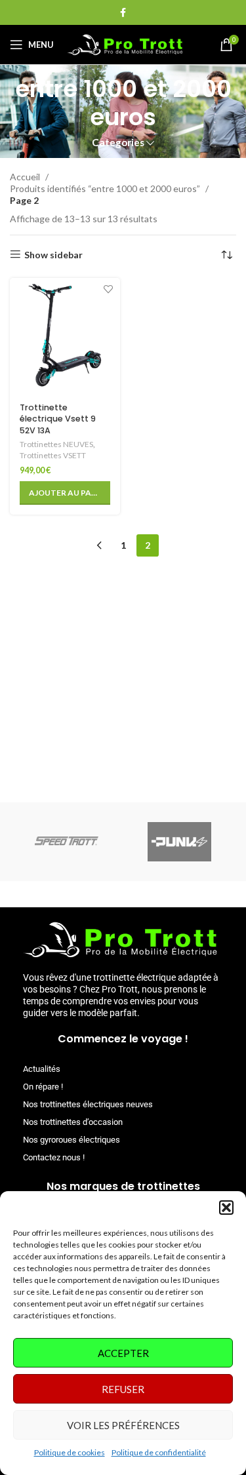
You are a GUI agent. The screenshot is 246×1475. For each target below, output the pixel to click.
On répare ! (43, 1087)
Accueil (26, 176)
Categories (118, 143)
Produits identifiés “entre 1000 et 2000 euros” (106, 188)
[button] (226, 1207)
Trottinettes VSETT (53, 455)
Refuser (123, 1389)
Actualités (41, 1069)
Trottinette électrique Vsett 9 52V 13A (58, 419)
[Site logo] (125, 43)
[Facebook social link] (123, 12)
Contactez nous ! (54, 1157)
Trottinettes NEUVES (56, 444)
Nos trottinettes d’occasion (73, 1122)
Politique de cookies (69, 1452)
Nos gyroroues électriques (71, 1140)
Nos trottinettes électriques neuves (88, 1104)
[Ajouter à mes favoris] (108, 289)
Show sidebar (53, 254)
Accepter (123, 1353)
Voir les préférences (123, 1425)
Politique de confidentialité (159, 1452)
